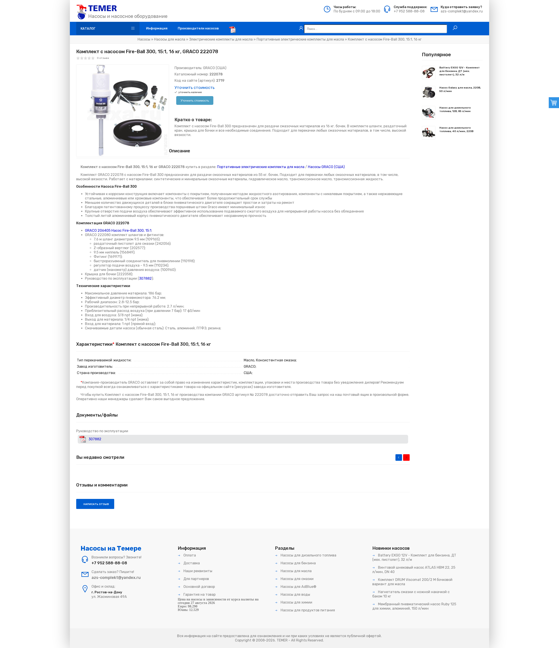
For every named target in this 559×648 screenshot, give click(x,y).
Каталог (88, 29)
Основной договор (199, 587)
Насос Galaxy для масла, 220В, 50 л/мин (460, 89)
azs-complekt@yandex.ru (462, 11)
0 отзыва (103, 58)
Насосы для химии (296, 602)
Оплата (189, 555)
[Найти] (455, 28)
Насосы (144, 39)
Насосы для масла (169, 39)
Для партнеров (196, 579)
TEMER (282, 640)
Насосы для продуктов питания (307, 610)
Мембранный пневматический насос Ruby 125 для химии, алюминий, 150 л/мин (414, 606)
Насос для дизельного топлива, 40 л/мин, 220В (456, 129)
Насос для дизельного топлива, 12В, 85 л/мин (455, 109)
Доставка (191, 563)
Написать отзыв (96, 504)
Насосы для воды (295, 594)
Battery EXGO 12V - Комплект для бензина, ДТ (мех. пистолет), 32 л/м (459, 71)
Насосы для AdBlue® (298, 587)
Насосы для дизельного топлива (308, 555)
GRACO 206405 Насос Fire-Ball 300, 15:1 (118, 230)
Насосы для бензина (298, 563)
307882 (145, 278)
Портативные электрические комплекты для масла (300, 39)
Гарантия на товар (199, 594)
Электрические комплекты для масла (221, 39)
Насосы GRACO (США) (326, 167)
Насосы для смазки (297, 579)
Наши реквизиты (197, 571)
